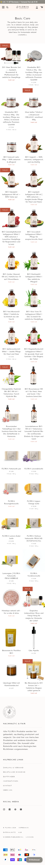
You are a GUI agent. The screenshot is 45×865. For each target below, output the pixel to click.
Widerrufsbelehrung (13, 837)
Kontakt (7, 785)
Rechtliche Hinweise (14, 772)
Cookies (30, 837)
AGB (20, 832)
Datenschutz (9, 832)
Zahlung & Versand (13, 767)
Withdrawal (34, 860)
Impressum (24, 827)
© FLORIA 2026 (9, 827)
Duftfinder (9, 776)
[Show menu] (3, 7)
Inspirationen (10, 781)
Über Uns (7, 790)
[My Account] (35, 7)
